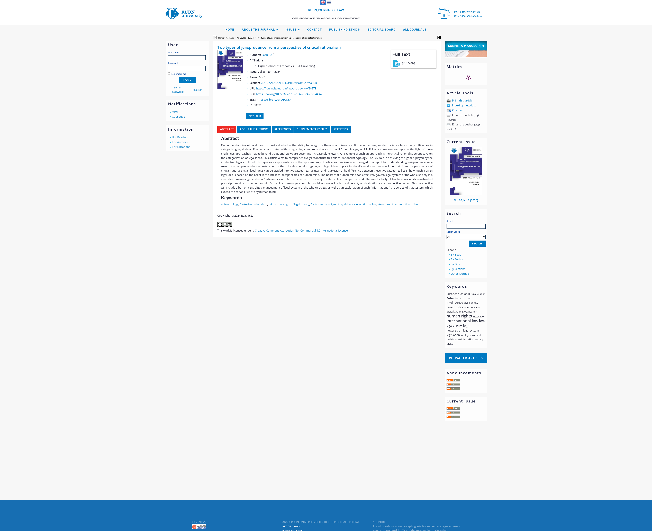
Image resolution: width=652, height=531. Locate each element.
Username (173, 52)
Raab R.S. (267, 55)
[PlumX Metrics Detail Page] (468, 77)
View (175, 112)
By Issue (456, 255)
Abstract (227, 129)
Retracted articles (466, 358)
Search (450, 221)
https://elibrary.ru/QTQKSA (274, 100)
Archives (230, 37)
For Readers (180, 137)
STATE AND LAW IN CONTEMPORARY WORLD (288, 83)
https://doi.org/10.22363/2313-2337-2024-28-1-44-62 (289, 94)
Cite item (458, 110)
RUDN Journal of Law (326, 13)
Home (229, 29)
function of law (408, 204)
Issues (291, 29)
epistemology (229, 204)
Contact (314, 29)
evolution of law (366, 204)
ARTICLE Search (291, 526)
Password (173, 63)
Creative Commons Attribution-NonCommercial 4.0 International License (301, 230)
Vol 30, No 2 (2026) (466, 200)
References (282, 129)
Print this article (462, 100)
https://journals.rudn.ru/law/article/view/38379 (286, 88)
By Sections (458, 269)
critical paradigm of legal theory (289, 204)
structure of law (388, 204)
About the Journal (258, 29)
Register (197, 89)
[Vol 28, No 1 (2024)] (230, 88)
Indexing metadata (464, 105)
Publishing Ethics (344, 29)
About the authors (254, 129)
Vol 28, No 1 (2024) (245, 37)
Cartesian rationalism (253, 204)
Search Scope (453, 231)
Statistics (340, 129)
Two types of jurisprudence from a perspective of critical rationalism (289, 37)
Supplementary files (312, 129)
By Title (455, 264)
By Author (457, 259)
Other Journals (460, 274)
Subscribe (178, 116)
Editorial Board (381, 29)
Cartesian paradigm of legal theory (333, 204)
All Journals (415, 29)
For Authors (180, 142)
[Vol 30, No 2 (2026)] (466, 194)
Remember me (178, 73)
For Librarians (181, 147)
